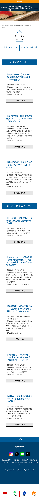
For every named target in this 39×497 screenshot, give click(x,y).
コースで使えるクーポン (28, 48)
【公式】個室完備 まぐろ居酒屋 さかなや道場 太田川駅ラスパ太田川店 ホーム (16, 25)
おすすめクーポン (10, 47)
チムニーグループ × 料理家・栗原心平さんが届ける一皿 (19, 463)
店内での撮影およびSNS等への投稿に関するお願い (18, 460)
